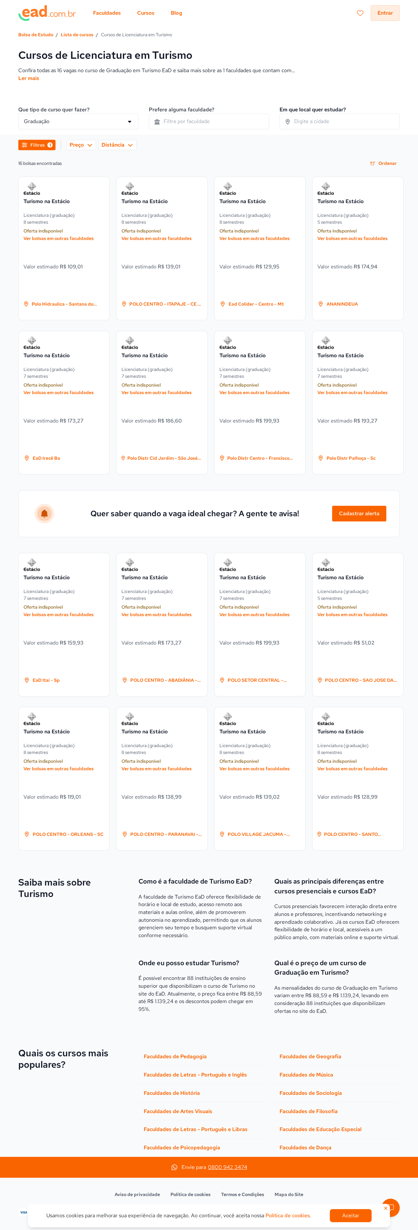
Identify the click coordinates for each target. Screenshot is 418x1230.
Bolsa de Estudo (35, 35)
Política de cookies (190, 1194)
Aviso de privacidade (137, 1194)
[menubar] (137, 13)
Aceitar (350, 1215)
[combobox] (209, 121)
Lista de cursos (77, 35)
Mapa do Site (289, 1194)
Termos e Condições (242, 1194)
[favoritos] (360, 13)
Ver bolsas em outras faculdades (59, 238)
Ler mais (28, 78)
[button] (390, 1208)
